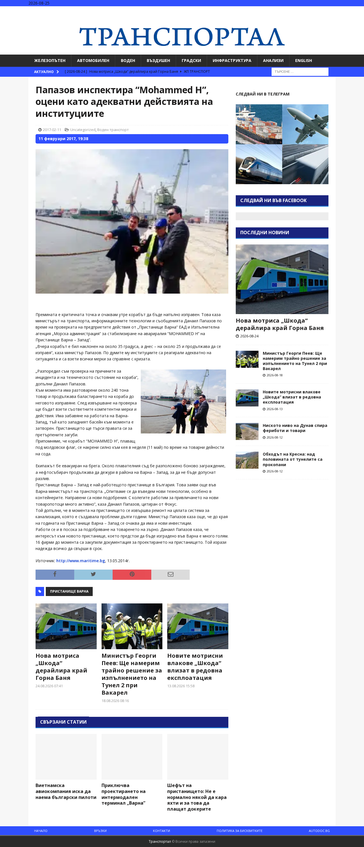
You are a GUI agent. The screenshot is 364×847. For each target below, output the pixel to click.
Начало (40, 831)
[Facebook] (337, 11)
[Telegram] (359, 11)
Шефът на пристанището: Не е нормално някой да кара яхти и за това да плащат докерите (197, 797)
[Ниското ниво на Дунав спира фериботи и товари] (247, 431)
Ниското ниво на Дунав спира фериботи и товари (295, 428)
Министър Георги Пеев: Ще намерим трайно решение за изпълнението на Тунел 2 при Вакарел (132, 674)
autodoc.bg (319, 831)
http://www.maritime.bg (80, 560)
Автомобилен (93, 60)
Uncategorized (83, 129)
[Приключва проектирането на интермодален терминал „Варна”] (132, 757)
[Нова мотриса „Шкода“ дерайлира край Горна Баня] (66, 626)
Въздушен (158, 60)
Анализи (273, 60)
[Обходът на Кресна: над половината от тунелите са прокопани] (247, 460)
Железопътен (49, 60)
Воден (128, 60)
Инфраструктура (232, 60)
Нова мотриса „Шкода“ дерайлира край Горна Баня (61, 667)
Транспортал (160, 841)
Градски (191, 60)
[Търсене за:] (300, 71)
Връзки (100, 831)
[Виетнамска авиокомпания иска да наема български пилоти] (66, 757)
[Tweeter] (348, 11)
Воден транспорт (113, 129)
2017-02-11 (52, 129)
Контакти (161, 831)
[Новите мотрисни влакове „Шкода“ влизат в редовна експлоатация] (197, 626)
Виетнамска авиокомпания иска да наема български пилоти (66, 791)
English (303, 60)
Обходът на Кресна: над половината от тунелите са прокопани (292, 459)
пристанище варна (69, 591)
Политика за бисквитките (239, 831)
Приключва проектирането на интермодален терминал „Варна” (124, 794)
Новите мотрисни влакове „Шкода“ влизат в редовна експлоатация (195, 667)
